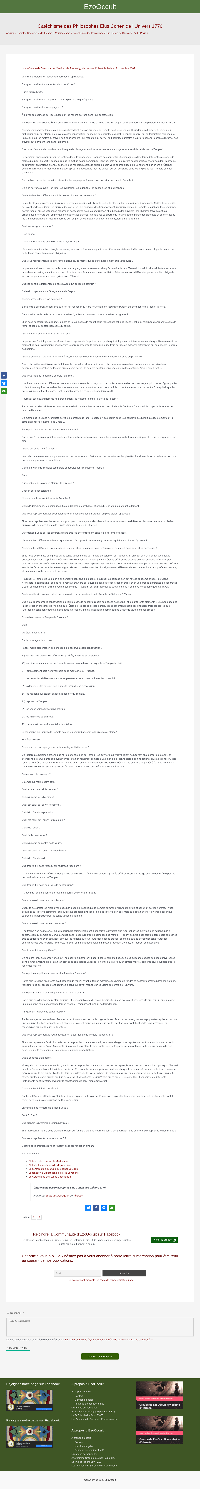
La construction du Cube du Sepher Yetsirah (53, 1168)
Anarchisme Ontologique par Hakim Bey (93, 1411)
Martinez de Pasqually (68, 68)
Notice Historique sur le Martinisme (48, 1161)
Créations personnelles (84, 1407)
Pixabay (78, 1195)
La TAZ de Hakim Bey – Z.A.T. (87, 1415)
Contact (79, 1395)
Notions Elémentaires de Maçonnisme (50, 1165)
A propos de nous (81, 1391)
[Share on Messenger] (104, 1208)
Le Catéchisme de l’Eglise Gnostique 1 (50, 1176)
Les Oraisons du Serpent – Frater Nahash (94, 1419)
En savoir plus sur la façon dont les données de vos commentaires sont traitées (109, 1339)
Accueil (10, 33)
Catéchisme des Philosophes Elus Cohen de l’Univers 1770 (105, 33)
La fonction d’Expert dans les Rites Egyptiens (54, 1172)
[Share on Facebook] (96, 1208)
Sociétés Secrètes (27, 33)
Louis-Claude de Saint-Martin (38, 68)
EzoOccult (100, 7)
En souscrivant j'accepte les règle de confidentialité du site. (101, 1279)
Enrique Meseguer (57, 1195)
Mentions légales (84, 1399)
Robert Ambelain (104, 68)
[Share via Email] (112, 1208)
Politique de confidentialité (89, 1403)
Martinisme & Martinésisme (55, 33)
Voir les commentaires (100, 1356)
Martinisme (88, 68)
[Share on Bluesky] (88, 1208)
